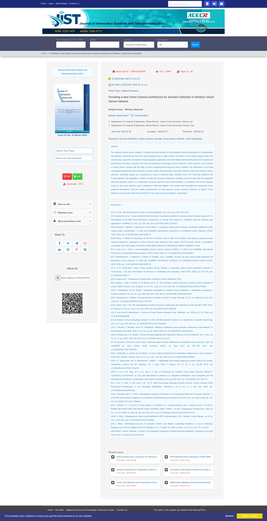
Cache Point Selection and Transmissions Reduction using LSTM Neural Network (151, 482)
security (158, 138)
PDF (68, 176)
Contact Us (122, 510)
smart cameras (145, 138)
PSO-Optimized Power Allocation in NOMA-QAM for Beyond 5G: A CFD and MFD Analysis (207, 457)
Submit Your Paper (65, 150)
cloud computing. (193, 138)
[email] (221, 3)
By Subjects (163, 39)
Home (44, 53)
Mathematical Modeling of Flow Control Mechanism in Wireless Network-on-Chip (204, 482)
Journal (127, 39)
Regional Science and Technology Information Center (90, 510)
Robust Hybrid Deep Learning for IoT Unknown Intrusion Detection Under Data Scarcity (153, 457)
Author (93, 39)
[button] (93, 516)
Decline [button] (229, 516)
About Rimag (61, 3)
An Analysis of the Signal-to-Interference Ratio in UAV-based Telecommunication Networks (208, 470)
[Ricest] (207, 3)
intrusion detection (128, 138)
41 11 (72, 135)
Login (50, 3)
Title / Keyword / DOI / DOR (69, 39)
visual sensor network (173, 138)
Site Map (59, 510)
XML (78, 176)
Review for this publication (69, 158)
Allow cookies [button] (249, 516)
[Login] (214, 3)
